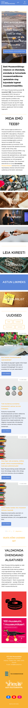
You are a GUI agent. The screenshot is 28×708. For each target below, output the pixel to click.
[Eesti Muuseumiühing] (8, 2)
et (18, 2)
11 (13, 531)
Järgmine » (18, 531)
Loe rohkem (6, 373)
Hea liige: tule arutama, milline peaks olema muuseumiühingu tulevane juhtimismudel (12, 463)
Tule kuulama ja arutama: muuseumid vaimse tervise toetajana (11, 406)
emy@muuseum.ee (16, 664)
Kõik (8, 322)
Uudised (18, 322)
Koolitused (9, 327)
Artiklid (20, 327)
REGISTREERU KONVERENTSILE (14, 51)
